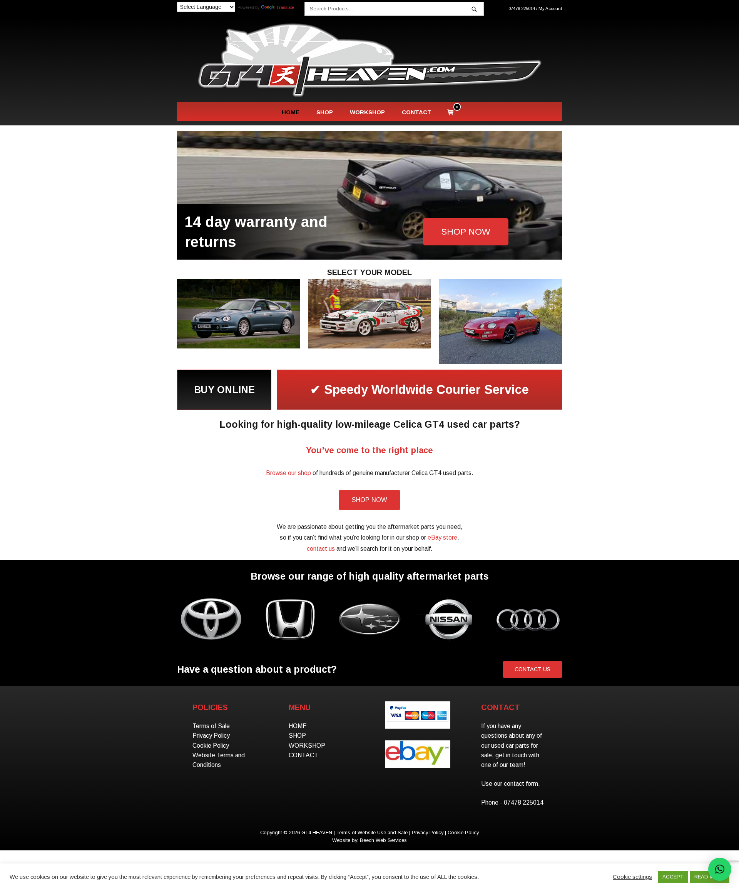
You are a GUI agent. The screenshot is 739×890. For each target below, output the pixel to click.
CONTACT (416, 112)
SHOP (324, 112)
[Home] (369, 60)
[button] (719, 869)
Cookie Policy (210, 745)
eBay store (442, 537)
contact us (321, 548)
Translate (285, 7)
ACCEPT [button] (672, 877)
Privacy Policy (211, 735)
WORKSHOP (367, 112)
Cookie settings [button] (632, 877)
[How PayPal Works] (417, 722)
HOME (290, 112)
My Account (550, 8)
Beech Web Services (383, 840)
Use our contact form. (510, 783)
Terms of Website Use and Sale (372, 832)
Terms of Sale (211, 726)
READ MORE (709, 877)
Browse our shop (288, 473)
